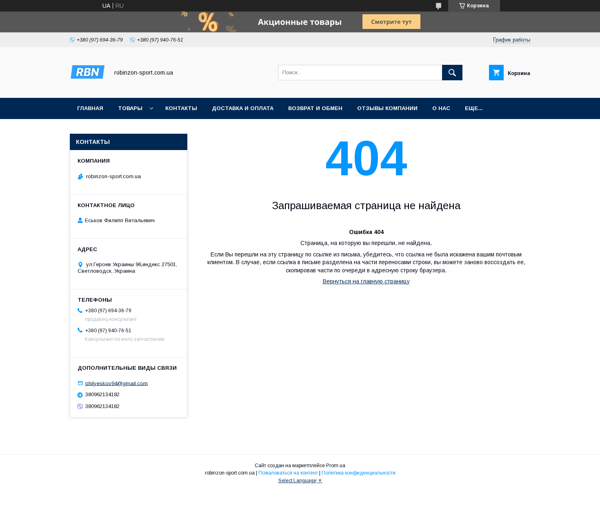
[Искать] (452, 72)
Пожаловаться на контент (288, 473)
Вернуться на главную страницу (366, 281)
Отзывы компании (387, 108)
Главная (90, 108)
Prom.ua (335, 465)
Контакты (181, 108)
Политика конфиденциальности (359, 473)
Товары (130, 108)
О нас (441, 108)
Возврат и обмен (315, 108)
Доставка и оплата (242, 108)
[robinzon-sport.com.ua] (87, 87)
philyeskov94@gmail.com (116, 383)
